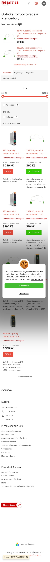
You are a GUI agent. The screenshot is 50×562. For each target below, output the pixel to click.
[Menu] (44, 3)
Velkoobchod (6, 449)
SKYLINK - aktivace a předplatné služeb (17, 486)
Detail (8, 171)
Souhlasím (25, 285)
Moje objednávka (8, 456)
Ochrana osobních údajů (11, 479)
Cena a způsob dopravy (11, 431)
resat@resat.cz (12, 407)
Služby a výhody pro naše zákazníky (16, 445)
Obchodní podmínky (9, 472)
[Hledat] (29, 3)
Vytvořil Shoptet (27, 544)
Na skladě (12, 105)
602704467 (10, 415)
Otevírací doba (7, 434)
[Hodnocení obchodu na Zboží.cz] (11, 505)
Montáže (5, 483)
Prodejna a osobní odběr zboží (14, 438)
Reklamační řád (7, 476)
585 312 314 (10, 411)
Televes (11, 117)
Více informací (37, 279)
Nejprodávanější (9, 78)
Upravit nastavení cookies (30, 555)
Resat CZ (9, 419)
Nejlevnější (18, 72)
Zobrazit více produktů (23, 64)
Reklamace (6, 452)
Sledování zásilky (8, 441)
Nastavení (24, 293)
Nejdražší (30, 72)
